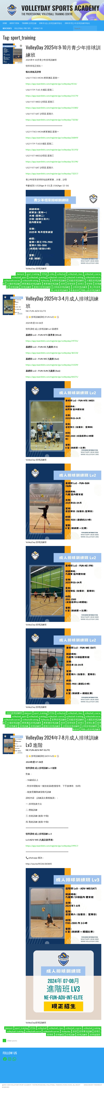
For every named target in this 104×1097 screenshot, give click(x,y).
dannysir (20, 274)
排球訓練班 (26, 287)
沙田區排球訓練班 (61, 287)
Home (5, 23)
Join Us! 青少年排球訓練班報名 (77, 23)
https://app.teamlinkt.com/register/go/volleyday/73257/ (52, 173)
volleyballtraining (30, 280)
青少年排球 (95, 287)
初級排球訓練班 (76, 280)
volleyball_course (92, 274)
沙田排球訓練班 (80, 287)
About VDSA (14, 23)
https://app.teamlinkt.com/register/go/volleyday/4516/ (51, 83)
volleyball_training (37, 277)
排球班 (89, 283)
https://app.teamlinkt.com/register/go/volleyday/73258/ (52, 119)
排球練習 (13, 726)
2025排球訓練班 (14, 713)
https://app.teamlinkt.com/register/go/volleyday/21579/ (52, 95)
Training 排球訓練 (29, 23)
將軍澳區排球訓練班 (31, 283)
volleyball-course (56, 277)
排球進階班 (95, 1034)
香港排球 (74, 290)
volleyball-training (74, 277)
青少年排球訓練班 (59, 290)
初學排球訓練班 (59, 280)
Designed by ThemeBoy (93, 1085)
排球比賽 (90, 722)
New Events (7, 28)
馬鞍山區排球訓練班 (90, 290)
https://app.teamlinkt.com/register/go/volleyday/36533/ (52, 352)
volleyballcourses (12, 280)
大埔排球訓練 (13, 283)
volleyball (61, 274)
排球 (63, 283)
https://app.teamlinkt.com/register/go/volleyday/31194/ (52, 161)
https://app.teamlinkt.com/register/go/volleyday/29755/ (52, 341)
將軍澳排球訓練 (51, 283)
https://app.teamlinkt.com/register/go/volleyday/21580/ (52, 107)
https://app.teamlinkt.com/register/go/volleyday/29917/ (52, 845)
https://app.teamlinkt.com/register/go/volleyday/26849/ (52, 137)
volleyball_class (75, 274)
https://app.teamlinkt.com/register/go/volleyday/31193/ (52, 149)
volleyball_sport (19, 277)
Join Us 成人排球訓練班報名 (50, 23)
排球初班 (71, 283)
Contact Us (38, 28)
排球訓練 (14, 287)
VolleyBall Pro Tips (22, 28)
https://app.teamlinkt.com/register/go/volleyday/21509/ (52, 364)
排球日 (81, 283)
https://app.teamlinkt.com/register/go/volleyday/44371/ (52, 376)
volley (52, 274)
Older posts (10, 1040)
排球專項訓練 (85, 1031)
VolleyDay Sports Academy (60, 8)
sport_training (32, 274)
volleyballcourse (92, 277)
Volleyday (45, 280)
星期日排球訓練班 (42, 287)
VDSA (44, 274)
